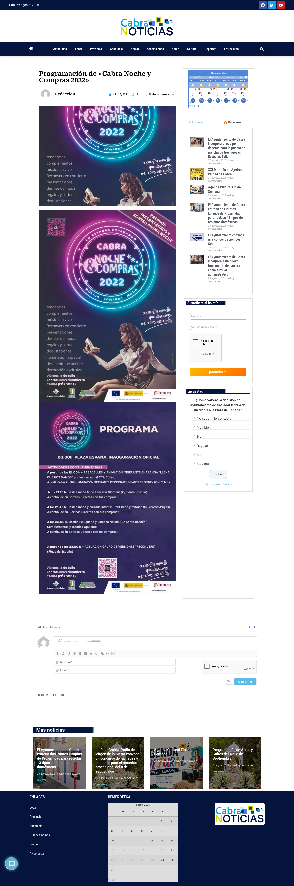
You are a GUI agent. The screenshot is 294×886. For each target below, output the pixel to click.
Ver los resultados (218, 484)
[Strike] (74, 653)
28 (152, 860)
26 (132, 860)
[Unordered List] (85, 653)
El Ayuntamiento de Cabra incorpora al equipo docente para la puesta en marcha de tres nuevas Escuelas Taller (226, 148)
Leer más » (42, 780)
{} (107, 653)
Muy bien (204, 427)
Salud (175, 49)
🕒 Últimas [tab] (196, 122)
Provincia (96, 49)
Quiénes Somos (40, 835)
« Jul (111, 879)
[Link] (102, 653)
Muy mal (203, 463)
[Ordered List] (80, 653)
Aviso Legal (37, 853)
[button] (262, 49)
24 (112, 860)
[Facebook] (263, 5)
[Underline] (69, 653)
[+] (113, 653)
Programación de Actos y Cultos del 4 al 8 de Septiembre (233, 754)
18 (122, 850)
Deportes (210, 49)
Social (135, 49)
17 (112, 850)
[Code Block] (97, 653)
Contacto (35, 844)
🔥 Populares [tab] (232, 122)
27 (142, 860)
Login (252, 627)
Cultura (192, 49)
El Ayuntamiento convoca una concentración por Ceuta (226, 239)
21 (152, 850)
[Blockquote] (91, 653)
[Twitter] (272, 5)
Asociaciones (155, 49)
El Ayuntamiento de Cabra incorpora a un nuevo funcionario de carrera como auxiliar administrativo (226, 265)
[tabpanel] (218, 211)
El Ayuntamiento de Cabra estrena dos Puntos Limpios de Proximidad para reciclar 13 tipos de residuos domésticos (226, 213)
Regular (202, 445)
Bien (200, 436)
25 (122, 860)
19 (132, 850)
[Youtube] (281, 5)
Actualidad (60, 49)
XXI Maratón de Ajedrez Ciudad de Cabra (225, 172)
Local (78, 49)
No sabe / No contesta (214, 418)
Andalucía (116, 49)
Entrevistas (231, 49)
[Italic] (63, 653)
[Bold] (57, 653)
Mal (199, 454)
